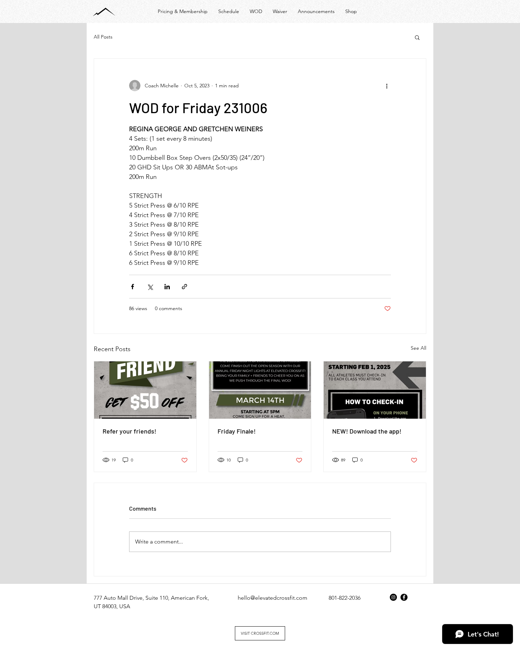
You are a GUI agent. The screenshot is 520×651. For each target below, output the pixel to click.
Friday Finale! (237, 431)
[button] (417, 37)
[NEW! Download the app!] (375, 390)
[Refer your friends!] (145, 390)
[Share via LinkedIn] (167, 286)
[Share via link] (184, 286)
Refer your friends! (129, 431)
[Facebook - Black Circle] (404, 597)
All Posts (103, 37)
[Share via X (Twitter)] (149, 286)
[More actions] (386, 85)
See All (418, 348)
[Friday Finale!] (260, 390)
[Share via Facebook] (132, 286)
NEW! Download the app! (366, 431)
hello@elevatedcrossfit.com (272, 597)
